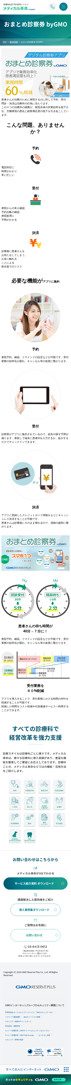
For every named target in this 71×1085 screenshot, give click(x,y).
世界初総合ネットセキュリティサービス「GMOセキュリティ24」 (29, 1012)
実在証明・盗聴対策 (12, 1026)
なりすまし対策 (44, 1035)
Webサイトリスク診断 (32, 1017)
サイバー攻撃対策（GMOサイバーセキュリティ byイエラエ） (27, 1031)
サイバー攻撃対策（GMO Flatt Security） (20, 1035)
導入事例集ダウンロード (34, 909)
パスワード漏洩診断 (12, 1017)
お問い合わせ (34, 935)
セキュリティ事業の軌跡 (14, 1040)
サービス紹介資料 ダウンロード (34, 883)
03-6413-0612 (37, 946)
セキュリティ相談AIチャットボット (18, 1021)
